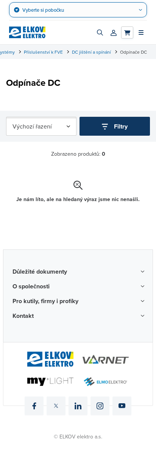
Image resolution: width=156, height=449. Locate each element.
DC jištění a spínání (91, 52)
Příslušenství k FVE (43, 52)
